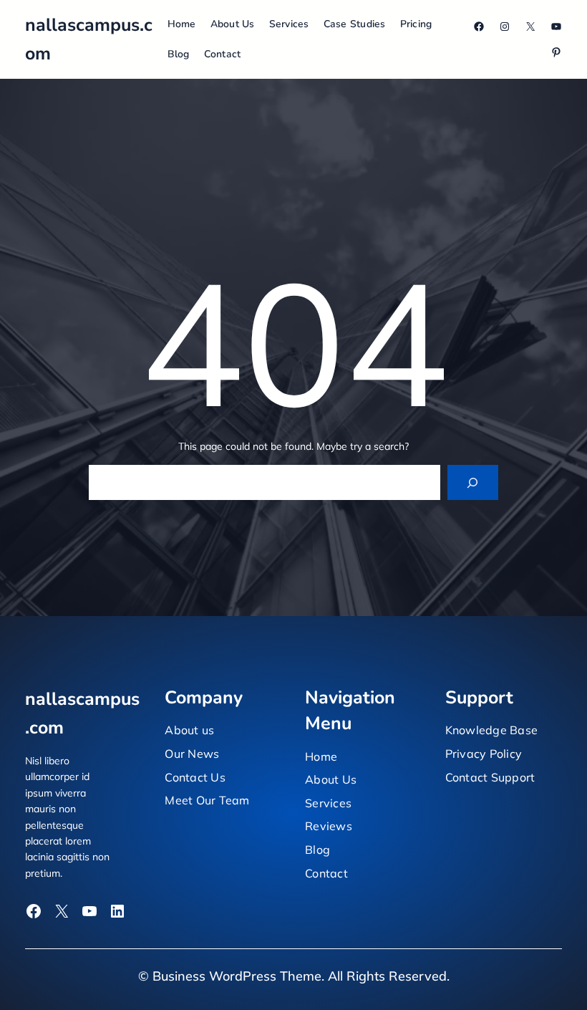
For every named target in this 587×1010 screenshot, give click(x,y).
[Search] (472, 482)
